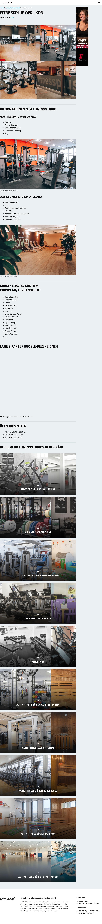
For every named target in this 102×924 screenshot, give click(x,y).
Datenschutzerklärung (89, 903)
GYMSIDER (7, 2)
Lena (12, 18)
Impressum (83, 901)
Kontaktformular (86, 913)
